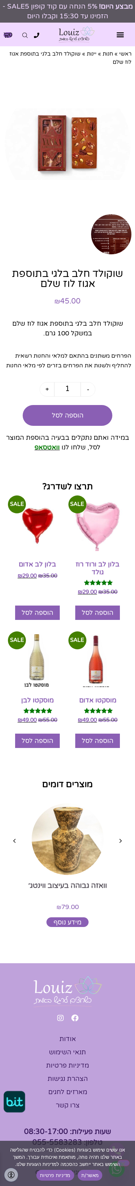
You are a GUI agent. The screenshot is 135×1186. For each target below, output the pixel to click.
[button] (120, 35)
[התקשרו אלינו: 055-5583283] (36, 35)
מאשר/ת (90, 1175)
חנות (108, 54)
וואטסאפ (47, 447)
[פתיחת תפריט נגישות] (11, 1175)
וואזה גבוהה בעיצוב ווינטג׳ (67, 885)
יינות (91, 54)
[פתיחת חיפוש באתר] (25, 35)
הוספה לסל (68, 415)
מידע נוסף (67, 922)
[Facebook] (74, 1018)
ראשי (125, 54)
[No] (123, 1163)
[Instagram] (60, 1018)
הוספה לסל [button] (97, 613)
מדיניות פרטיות (55, 1175)
